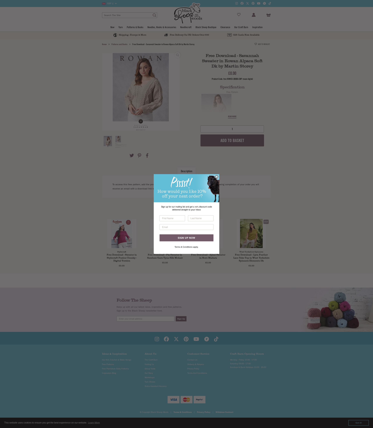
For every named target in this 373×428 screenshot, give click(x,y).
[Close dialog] (216, 176)
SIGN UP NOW (186, 237)
